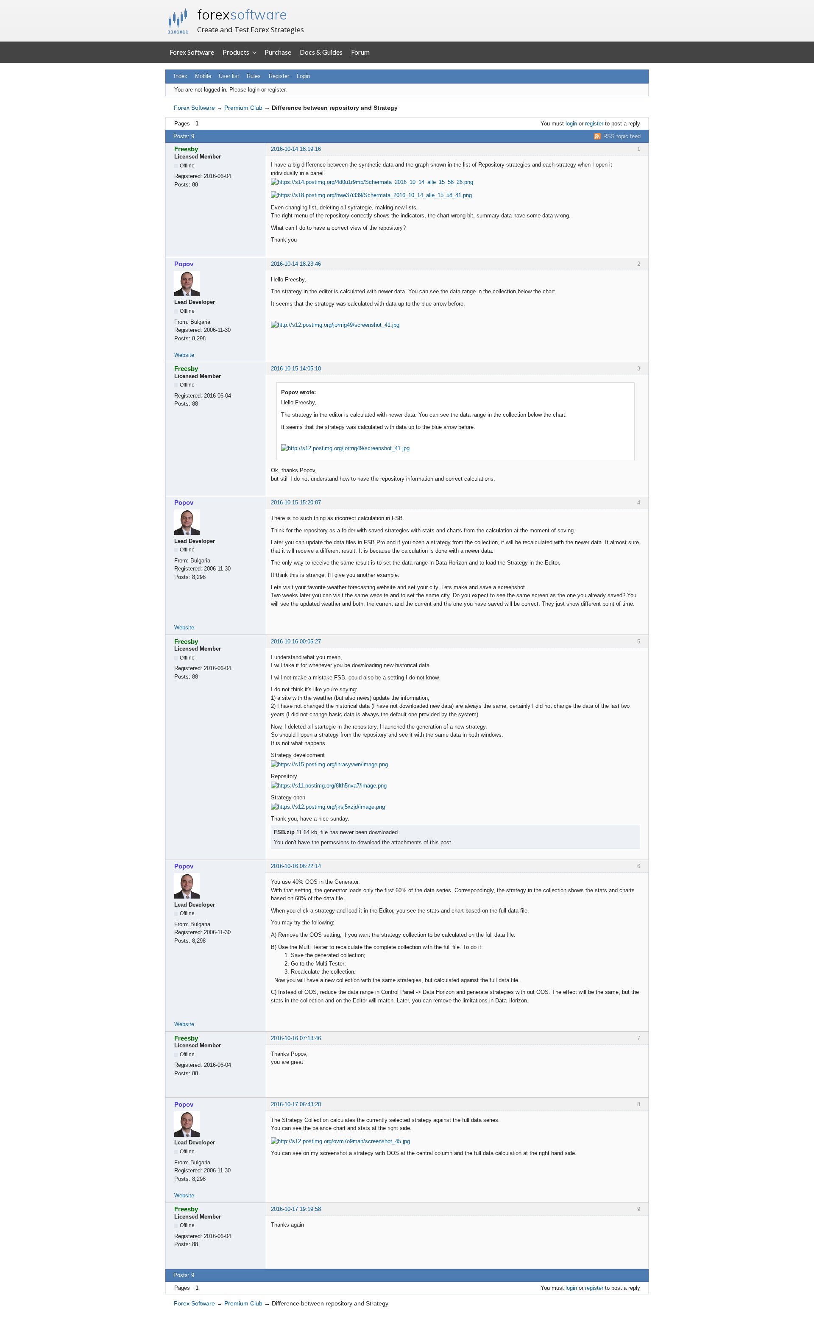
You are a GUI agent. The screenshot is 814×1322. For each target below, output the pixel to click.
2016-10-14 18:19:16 (296, 149)
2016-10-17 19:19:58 (296, 1209)
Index (180, 76)
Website (184, 355)
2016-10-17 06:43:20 (296, 1104)
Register (279, 76)
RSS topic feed (622, 136)
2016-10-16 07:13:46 (296, 1038)
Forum (360, 52)
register (594, 123)
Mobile (203, 76)
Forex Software (192, 52)
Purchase (278, 52)
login (571, 123)
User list (229, 76)
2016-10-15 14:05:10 (296, 368)
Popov (183, 263)
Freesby (186, 149)
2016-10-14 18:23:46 (296, 264)
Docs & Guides (321, 52)
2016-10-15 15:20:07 (296, 502)
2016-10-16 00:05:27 (296, 641)
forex (242, 14)
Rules (254, 76)
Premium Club (243, 107)
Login (303, 76)
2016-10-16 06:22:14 (296, 866)
